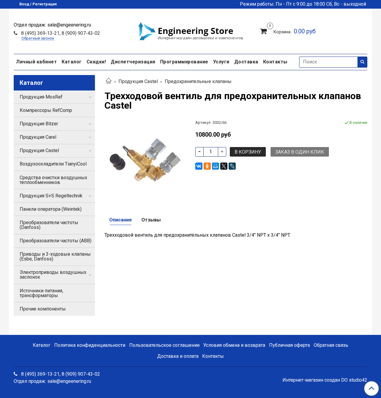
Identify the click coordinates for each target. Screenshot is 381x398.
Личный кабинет (36, 62)
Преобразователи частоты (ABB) (55, 241)
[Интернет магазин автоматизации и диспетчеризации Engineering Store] (190, 30)
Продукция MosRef (41, 97)
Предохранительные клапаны (198, 81)
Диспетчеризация (133, 62)
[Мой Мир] (215, 166)
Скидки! (96, 62)
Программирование (184, 62)
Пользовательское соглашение (164, 345)
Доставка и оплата (178, 356)
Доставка (246, 62)
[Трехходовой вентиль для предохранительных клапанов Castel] (145, 160)
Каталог (72, 62)
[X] (223, 166)
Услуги (221, 62)
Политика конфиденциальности (89, 345)
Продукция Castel (138, 81)
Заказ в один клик (299, 152)
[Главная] (109, 81)
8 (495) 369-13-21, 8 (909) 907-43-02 (60, 33)
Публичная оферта (289, 345)
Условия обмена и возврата (234, 345)
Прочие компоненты (43, 309)
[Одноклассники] (207, 166)
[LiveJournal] (232, 166)
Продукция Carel (38, 137)
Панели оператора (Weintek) (51, 209)
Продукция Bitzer (39, 124)
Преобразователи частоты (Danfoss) (49, 225)
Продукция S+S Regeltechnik (51, 196)
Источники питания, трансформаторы (41, 293)
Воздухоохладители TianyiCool (53, 164)
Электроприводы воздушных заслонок (53, 274)
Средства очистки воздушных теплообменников (53, 180)
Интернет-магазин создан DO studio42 (324, 380)
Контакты (275, 62)
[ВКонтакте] (198, 166)
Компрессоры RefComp (46, 110)
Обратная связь (331, 345)
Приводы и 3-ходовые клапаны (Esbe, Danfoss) (55, 256)
